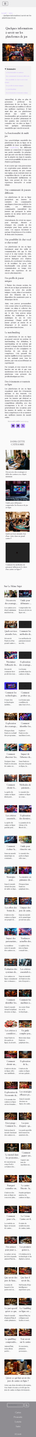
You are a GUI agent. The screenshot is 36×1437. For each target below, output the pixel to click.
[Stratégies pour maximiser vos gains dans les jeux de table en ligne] (10, 870)
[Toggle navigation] (5, 4)
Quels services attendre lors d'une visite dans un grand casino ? (16, 536)
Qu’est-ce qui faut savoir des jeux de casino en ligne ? (18, 1379)
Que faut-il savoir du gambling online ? (25, 1282)
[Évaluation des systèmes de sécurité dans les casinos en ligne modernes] (10, 962)
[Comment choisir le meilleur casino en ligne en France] (10, 778)
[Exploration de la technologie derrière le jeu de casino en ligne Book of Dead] (25, 1054)
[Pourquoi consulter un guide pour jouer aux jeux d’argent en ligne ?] (10, 1178)
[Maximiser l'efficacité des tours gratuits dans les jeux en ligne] (10, 655)
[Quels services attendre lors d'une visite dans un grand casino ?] (18, 522)
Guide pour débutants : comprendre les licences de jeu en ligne (17, 505)
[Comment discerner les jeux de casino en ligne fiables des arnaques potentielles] (10, 747)
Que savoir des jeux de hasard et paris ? (10, 1280)
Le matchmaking (11, 89)
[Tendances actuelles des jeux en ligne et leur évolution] (25, 931)
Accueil (3, 13)
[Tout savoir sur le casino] (25, 1332)
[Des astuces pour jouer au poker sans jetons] (10, 1240)
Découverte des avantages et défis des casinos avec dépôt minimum (16, 474)
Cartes (18, 1412)
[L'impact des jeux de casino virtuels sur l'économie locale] (25, 901)
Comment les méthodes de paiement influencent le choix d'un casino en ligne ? (16, 566)
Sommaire (11, 69)
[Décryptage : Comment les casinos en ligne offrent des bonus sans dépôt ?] (10, 1116)
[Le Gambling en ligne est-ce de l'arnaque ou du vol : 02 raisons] (25, 1301)
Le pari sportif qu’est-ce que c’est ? (11, 1311)
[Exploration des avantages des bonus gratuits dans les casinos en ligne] (25, 655)
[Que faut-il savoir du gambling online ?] (25, 1271)
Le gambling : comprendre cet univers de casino (11, 1343)
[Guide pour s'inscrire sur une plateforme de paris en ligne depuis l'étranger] (25, 839)
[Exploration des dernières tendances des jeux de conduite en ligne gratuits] (25, 809)
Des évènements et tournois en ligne (17, 93)
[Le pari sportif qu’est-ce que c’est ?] (10, 1301)
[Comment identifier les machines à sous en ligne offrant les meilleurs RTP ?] (25, 716)
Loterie (18, 1421)
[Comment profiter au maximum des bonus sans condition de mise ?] (25, 686)
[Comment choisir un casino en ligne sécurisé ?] (10, 1054)
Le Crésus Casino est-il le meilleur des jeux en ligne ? (25, 1220)
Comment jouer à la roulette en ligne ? (11, 1220)
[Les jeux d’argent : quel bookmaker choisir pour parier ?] (25, 1116)
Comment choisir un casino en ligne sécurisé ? (10, 1066)
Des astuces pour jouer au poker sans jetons (11, 1251)
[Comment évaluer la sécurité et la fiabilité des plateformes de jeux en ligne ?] (10, 839)
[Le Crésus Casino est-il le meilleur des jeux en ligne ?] (25, 1209)
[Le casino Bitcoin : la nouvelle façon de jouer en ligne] (25, 1178)
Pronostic (18, 1417)
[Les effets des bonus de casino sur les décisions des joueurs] (10, 901)
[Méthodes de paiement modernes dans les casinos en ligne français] (25, 778)
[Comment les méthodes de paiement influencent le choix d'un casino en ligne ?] (18, 553)
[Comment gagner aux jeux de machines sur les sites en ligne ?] (26, 1146)
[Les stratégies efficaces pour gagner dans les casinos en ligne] (25, 1085)
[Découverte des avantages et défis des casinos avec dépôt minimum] (18, 460)
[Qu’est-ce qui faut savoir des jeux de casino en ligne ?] (18, 1367)
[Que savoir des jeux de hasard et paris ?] (10, 1271)
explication (14, 147)
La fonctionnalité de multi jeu (14, 72)
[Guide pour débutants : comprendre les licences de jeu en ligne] (18, 491)
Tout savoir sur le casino (25, 1340)
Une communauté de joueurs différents (17, 76)
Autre (11, 13)
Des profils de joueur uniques (15, 85)
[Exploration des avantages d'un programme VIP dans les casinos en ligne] (10, 716)
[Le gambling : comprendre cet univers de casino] (10, 1332)
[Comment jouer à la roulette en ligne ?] (10, 1209)
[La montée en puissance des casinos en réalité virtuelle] (25, 870)
